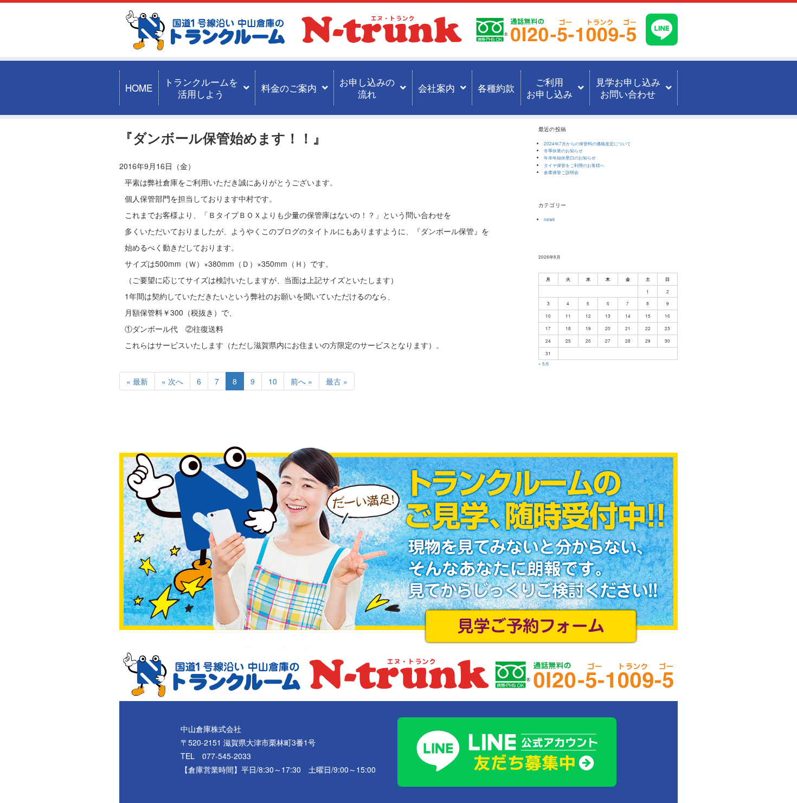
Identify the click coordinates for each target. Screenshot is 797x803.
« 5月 (543, 364)
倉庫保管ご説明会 (561, 172)
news (549, 219)
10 (272, 381)
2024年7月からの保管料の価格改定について (587, 143)
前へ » (301, 381)
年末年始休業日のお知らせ (570, 157)
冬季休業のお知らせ (563, 150)
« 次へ (172, 381)
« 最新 (137, 381)
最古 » (337, 381)
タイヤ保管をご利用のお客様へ (574, 165)
